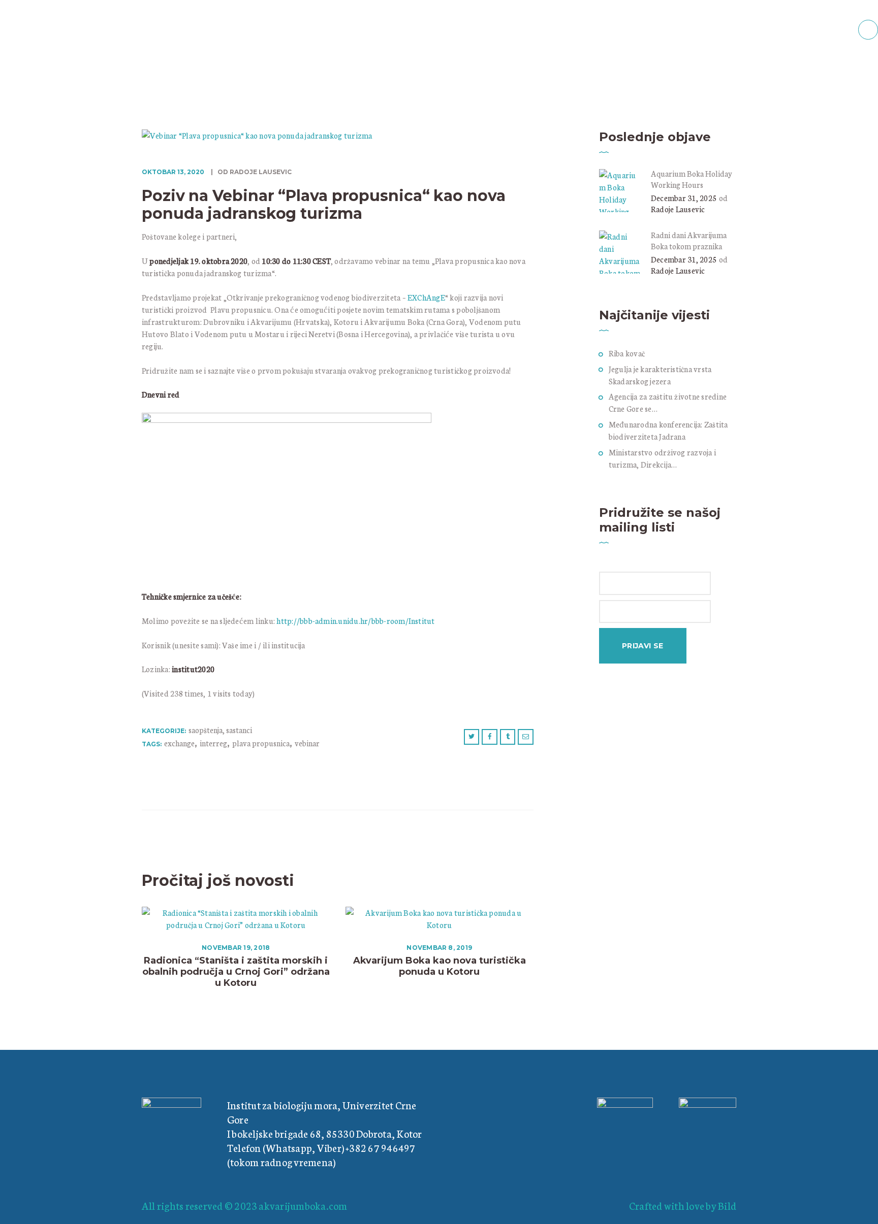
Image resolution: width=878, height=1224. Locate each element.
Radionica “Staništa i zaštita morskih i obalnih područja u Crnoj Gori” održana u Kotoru (236, 971)
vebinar (307, 743)
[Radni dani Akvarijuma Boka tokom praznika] (620, 236)
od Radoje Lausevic (254, 172)
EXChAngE (426, 297)
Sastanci (239, 729)
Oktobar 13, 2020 (173, 172)
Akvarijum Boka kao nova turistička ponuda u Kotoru (439, 966)
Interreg (213, 743)
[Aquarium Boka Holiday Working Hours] (620, 175)
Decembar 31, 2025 (683, 197)
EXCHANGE (179, 743)
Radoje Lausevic (678, 209)
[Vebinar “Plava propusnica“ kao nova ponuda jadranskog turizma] (257, 135)
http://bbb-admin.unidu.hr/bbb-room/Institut (355, 620)
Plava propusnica (261, 743)
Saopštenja (206, 729)
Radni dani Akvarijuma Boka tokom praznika (689, 240)
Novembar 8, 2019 (439, 947)
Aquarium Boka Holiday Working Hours (691, 179)
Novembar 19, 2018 (236, 947)
